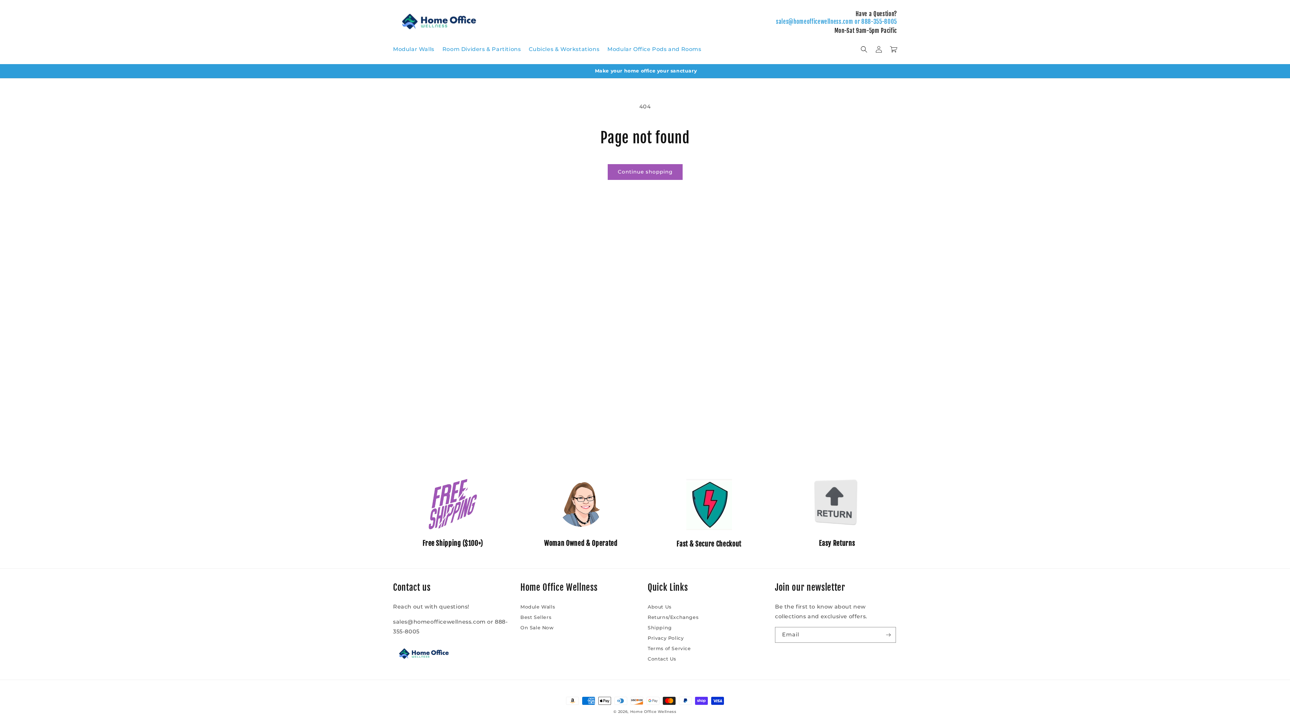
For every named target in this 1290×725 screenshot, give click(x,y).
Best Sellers (535, 617)
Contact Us (662, 659)
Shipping (660, 628)
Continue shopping (645, 171)
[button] (864, 49)
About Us (660, 607)
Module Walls (537, 607)
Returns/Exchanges (673, 617)
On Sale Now (537, 628)
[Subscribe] (888, 635)
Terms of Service (669, 648)
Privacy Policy (666, 638)
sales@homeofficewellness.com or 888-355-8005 (836, 21)
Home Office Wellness (653, 711)
